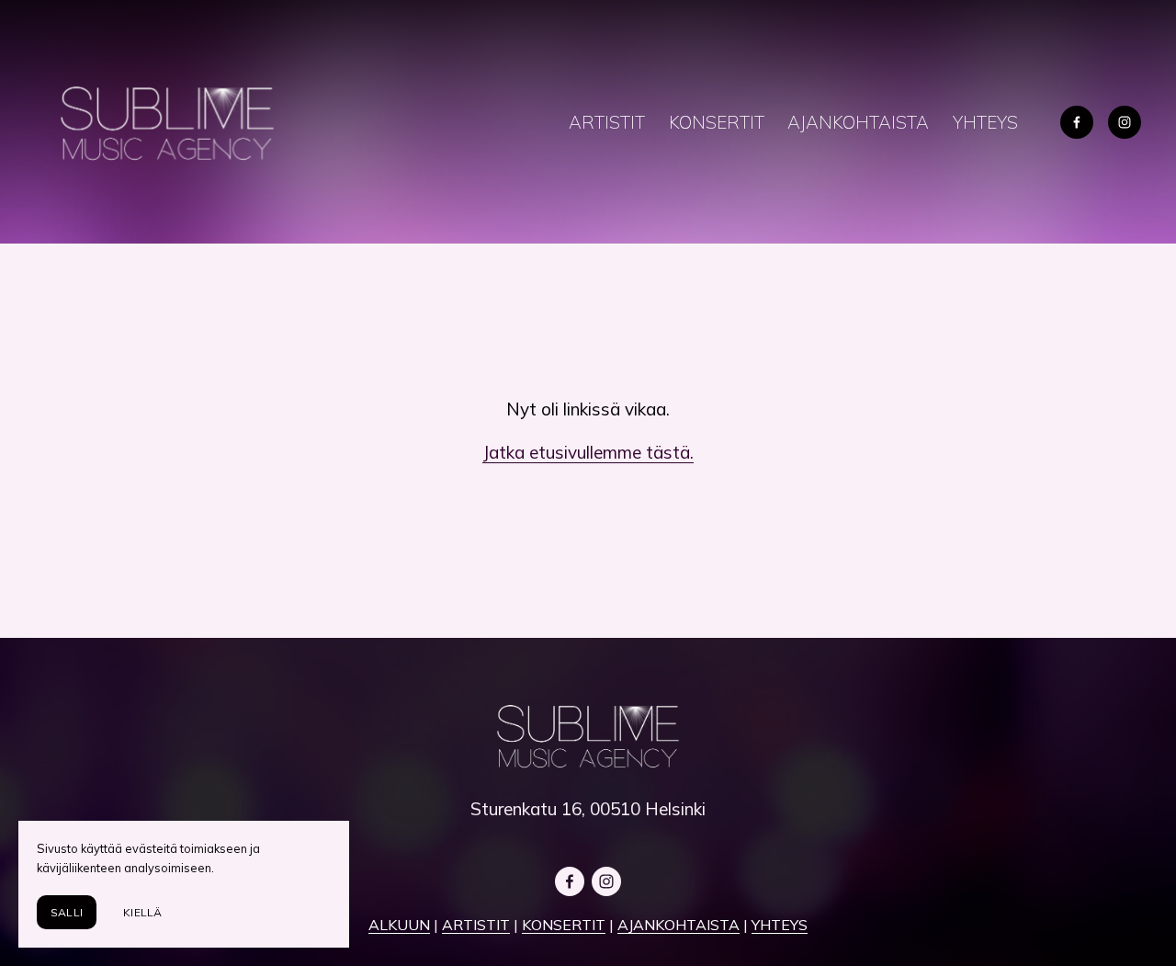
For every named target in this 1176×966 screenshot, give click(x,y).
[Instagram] (1124, 122)
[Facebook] (1076, 122)
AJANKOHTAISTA (858, 122)
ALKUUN (399, 924)
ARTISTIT (607, 122)
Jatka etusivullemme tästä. (588, 452)
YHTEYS (985, 122)
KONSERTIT (716, 122)
